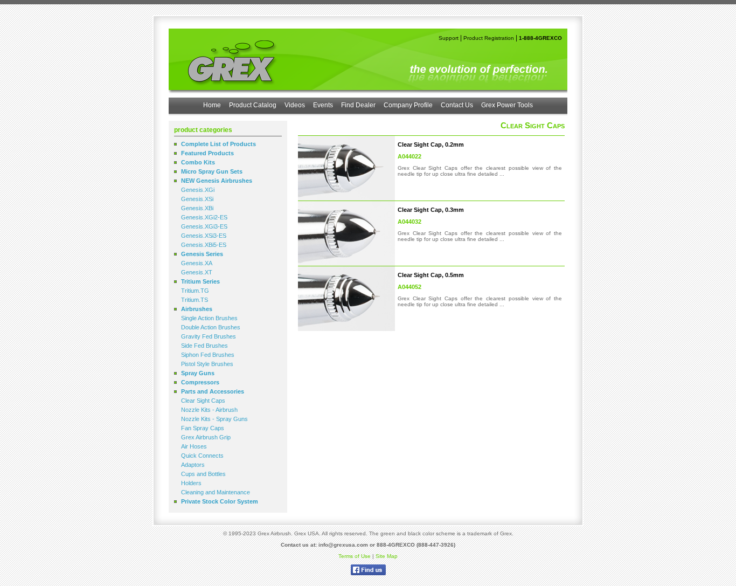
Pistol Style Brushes (207, 364)
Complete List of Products (218, 144)
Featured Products (207, 153)
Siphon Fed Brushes (207, 354)
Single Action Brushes (209, 318)
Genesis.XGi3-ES (204, 226)
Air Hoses (194, 446)
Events (323, 105)
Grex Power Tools (507, 105)
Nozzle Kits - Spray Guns (214, 419)
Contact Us (457, 105)
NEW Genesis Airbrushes (216, 180)
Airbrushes (196, 309)
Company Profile (408, 105)
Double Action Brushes (210, 327)
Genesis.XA (196, 263)
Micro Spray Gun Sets (211, 171)
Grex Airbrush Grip (206, 437)
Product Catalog (252, 105)
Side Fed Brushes (204, 345)
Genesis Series (202, 254)
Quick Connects (202, 455)
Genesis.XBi (197, 208)
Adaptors (193, 464)
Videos (294, 105)
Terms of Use (354, 556)
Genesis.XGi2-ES (204, 217)
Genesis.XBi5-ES (203, 245)
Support (449, 38)
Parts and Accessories (212, 391)
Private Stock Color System (219, 501)
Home (212, 105)
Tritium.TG (195, 290)
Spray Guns (197, 373)
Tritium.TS (194, 300)
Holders (191, 483)
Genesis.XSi (197, 199)
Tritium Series (200, 281)
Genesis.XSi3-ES (203, 235)
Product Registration (488, 38)
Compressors (200, 382)
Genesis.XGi (197, 190)
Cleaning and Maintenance (215, 492)
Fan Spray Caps (202, 428)
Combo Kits (198, 162)
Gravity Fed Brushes (208, 336)
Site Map (387, 556)
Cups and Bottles (203, 474)
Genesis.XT (196, 272)
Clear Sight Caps (203, 400)
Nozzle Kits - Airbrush (209, 409)
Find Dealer (358, 105)
